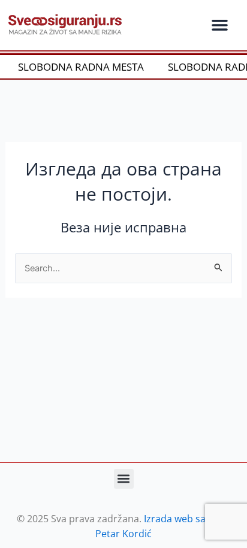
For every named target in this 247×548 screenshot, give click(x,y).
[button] (219, 25)
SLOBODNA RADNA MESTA (77, 67)
